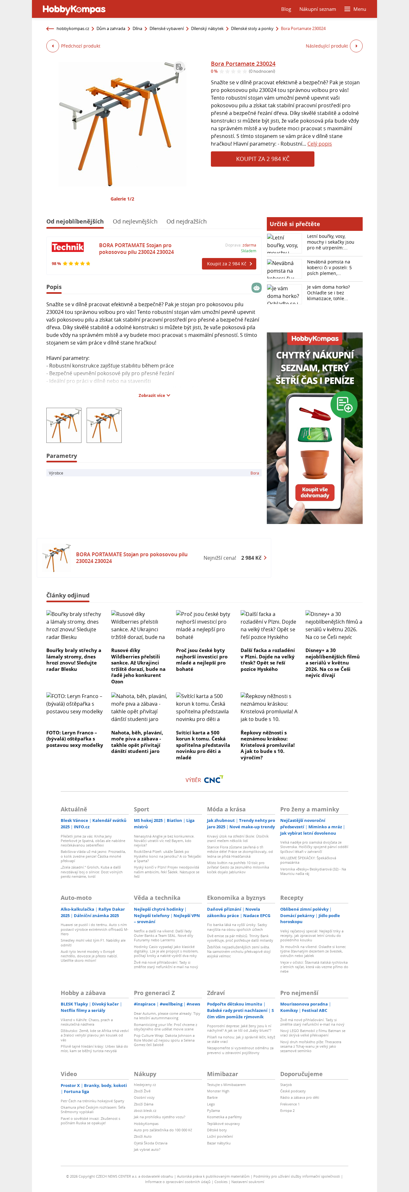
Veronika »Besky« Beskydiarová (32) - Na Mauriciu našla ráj (313, 871)
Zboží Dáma (143, 1104)
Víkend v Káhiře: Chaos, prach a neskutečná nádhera (87, 1022)
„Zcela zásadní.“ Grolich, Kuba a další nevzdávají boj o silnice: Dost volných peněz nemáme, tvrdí (92, 872)
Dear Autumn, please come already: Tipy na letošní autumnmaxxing (167, 1015)
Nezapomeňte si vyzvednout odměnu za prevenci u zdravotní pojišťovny (240, 1050)
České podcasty (293, 1091)
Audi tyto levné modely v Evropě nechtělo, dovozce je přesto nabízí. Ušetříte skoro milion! (89, 956)
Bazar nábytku (219, 1143)
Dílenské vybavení (167, 28)
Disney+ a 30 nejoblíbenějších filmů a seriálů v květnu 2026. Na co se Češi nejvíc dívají (332, 662)
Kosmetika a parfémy (224, 1116)
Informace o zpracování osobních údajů (178, 1181)
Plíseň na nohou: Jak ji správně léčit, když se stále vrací (241, 1039)
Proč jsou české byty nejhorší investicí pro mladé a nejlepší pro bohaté (202, 659)
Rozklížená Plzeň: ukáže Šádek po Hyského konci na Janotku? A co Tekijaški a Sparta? (167, 856)
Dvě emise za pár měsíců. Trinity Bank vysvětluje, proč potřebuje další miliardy (240, 938)
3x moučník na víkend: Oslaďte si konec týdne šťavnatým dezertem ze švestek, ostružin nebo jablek (313, 951)
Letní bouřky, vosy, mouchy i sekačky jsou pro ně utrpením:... (330, 242)
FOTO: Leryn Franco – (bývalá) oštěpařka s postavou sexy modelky (74, 738)
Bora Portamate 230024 (243, 63)
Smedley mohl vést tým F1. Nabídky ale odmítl (93, 942)
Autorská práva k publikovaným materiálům (213, 1176)
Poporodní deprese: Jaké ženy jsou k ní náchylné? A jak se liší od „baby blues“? (239, 1028)
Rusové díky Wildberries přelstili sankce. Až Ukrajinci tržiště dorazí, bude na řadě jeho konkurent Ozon (138, 666)
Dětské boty (217, 1129)
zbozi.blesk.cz (145, 1110)
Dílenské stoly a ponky (252, 28)
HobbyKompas (146, 1123)
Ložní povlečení (220, 1136)
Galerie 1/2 (122, 199)
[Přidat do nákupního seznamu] (179, 67)
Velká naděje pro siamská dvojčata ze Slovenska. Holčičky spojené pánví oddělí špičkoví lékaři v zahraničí (314, 847)
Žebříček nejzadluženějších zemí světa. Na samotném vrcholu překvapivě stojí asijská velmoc (239, 952)
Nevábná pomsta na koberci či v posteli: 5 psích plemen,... (329, 267)
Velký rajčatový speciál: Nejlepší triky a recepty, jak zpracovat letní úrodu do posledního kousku (311, 936)
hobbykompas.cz (73, 28)
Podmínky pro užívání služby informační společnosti (296, 1176)
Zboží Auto (143, 1136)
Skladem (248, 250)
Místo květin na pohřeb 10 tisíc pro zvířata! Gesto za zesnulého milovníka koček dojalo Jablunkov (238, 867)
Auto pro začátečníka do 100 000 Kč (163, 1129)
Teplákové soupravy (223, 1123)
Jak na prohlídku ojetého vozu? (159, 1116)
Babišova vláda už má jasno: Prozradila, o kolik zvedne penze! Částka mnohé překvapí (93, 856)
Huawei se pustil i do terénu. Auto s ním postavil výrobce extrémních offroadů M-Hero (94, 929)
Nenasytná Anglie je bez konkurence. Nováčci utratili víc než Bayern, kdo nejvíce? (164, 841)
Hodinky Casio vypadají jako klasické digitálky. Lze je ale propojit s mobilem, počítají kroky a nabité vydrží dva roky (166, 951)
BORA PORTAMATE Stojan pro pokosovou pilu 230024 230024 (136, 248)
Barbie (212, 1097)
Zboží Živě (142, 1091)
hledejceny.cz (145, 1084)
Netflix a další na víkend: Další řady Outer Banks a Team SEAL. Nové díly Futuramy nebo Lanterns (163, 936)
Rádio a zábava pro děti (299, 1097)
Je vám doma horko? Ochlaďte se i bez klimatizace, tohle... (328, 292)
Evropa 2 (287, 1110)
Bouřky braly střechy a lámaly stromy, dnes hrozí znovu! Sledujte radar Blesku (73, 659)
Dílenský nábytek (207, 28)
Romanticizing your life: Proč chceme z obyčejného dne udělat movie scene (165, 1026)
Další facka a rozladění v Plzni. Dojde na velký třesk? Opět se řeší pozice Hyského (268, 659)
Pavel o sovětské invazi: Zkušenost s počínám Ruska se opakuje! (90, 1120)
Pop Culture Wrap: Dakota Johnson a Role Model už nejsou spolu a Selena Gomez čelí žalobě (164, 1040)
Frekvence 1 (290, 1104)
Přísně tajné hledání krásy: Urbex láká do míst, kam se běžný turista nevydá (94, 1048)
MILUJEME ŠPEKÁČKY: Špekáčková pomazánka (308, 860)
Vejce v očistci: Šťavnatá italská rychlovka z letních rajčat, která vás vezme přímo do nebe (314, 967)
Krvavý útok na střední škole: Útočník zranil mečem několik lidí (238, 838)
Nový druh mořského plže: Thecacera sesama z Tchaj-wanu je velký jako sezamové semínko (310, 1046)
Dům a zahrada (110, 28)
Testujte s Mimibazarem (226, 1084)
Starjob (286, 1084)
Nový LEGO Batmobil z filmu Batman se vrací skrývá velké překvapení (312, 1032)
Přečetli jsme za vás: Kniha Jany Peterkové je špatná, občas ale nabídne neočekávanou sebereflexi (93, 841)
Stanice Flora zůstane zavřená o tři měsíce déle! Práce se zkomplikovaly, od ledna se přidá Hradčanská (240, 852)
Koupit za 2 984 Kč (262, 159)
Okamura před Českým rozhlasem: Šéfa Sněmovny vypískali (93, 1109)
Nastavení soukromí (247, 1181)
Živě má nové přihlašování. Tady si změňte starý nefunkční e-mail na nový (166, 964)
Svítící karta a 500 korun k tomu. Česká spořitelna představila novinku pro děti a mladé (203, 745)
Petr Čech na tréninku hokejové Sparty (92, 1100)
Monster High (218, 1091)
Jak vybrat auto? (147, 1149)
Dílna (137, 28)
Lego (211, 1104)
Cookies (221, 1181)
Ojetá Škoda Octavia (150, 1143)
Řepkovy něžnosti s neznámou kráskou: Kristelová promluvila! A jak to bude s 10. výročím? (268, 745)
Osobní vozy (144, 1097)
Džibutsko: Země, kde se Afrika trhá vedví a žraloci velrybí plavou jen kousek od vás (95, 1035)
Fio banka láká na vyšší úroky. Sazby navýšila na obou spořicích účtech (237, 926)
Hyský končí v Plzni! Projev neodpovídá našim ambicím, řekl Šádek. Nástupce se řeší (166, 872)
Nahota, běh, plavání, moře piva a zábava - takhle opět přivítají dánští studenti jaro (137, 742)
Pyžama (213, 1110)
